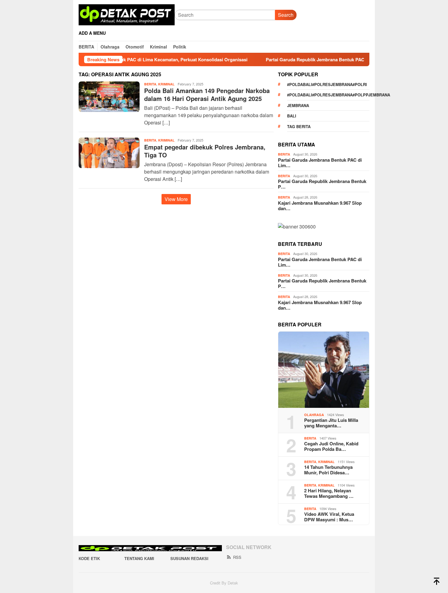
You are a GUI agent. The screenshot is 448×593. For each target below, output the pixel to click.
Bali (291, 116)
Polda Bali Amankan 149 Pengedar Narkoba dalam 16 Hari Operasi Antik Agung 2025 (207, 94)
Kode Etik (89, 558)
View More (176, 199)
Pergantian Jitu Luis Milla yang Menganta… (331, 422)
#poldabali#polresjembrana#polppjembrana (328, 95)
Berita (150, 84)
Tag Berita (299, 126)
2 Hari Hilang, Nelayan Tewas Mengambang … (329, 493)
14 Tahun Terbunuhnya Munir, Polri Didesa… (328, 469)
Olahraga (314, 414)
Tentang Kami (139, 558)
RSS (237, 557)
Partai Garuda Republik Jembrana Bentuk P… (322, 183)
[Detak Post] (127, 14)
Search (285, 14)
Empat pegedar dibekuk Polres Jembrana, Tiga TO (204, 150)
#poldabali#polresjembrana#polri (327, 84)
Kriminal (166, 84)
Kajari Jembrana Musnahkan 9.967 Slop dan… (320, 205)
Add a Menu (92, 33)
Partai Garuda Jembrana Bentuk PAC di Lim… (320, 162)
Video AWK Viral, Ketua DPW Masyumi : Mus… (329, 516)
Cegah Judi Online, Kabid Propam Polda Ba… (331, 446)
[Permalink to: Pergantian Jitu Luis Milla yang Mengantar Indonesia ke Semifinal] (323, 370)
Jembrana (298, 105)
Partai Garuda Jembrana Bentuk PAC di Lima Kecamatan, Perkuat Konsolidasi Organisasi (127, 59)
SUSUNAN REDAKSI (189, 558)
